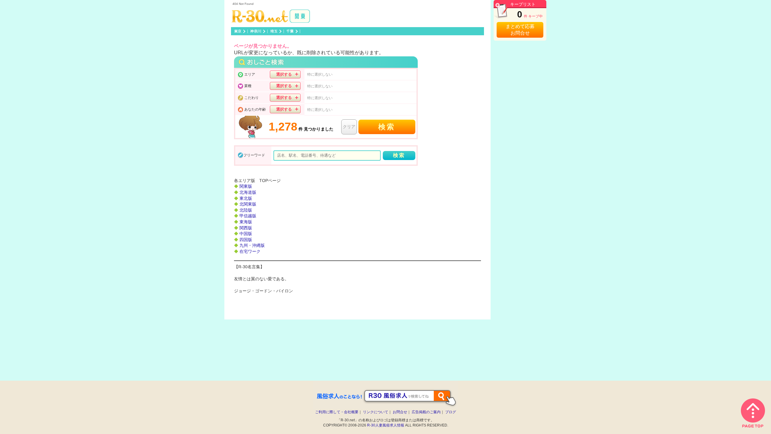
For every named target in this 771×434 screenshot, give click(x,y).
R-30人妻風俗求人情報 (385, 425)
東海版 (245, 221)
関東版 (245, 186)
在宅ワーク (250, 251)
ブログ (450, 412)
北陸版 (245, 210)
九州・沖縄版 (252, 245)
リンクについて (375, 412)
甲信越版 (247, 215)
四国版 (245, 239)
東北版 (245, 198)
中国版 (245, 233)
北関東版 (247, 204)
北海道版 (247, 192)
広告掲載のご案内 (426, 412)
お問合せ (400, 412)
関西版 (245, 227)
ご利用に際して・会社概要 (336, 412)
